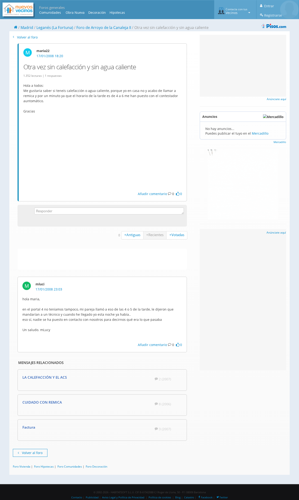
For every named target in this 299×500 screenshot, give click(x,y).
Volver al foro (27, 37)
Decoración (97, 12)
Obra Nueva (75, 12)
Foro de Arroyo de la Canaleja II (103, 27)
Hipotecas (117, 12)
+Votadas (176, 234)
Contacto (76, 497)
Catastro (189, 497)
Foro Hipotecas (44, 466)
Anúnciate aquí (276, 99)
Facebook (207, 497)
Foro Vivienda (21, 466)
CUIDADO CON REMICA (42, 402)
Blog (178, 497)
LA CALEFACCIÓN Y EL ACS (44, 377)
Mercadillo (260, 133)
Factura (28, 427)
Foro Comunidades (69, 466)
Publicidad (92, 497)
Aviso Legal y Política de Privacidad (123, 497)
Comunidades (50, 12)
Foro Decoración (96, 466)
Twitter (223, 497)
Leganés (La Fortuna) (54, 27)
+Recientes (155, 234)
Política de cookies (160, 497)
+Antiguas (132, 234)
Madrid (27, 27)
